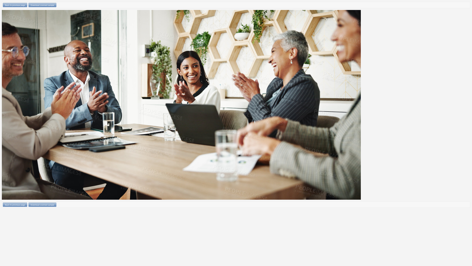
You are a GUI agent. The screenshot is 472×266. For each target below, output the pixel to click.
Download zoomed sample (42, 5)
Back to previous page (15, 5)
